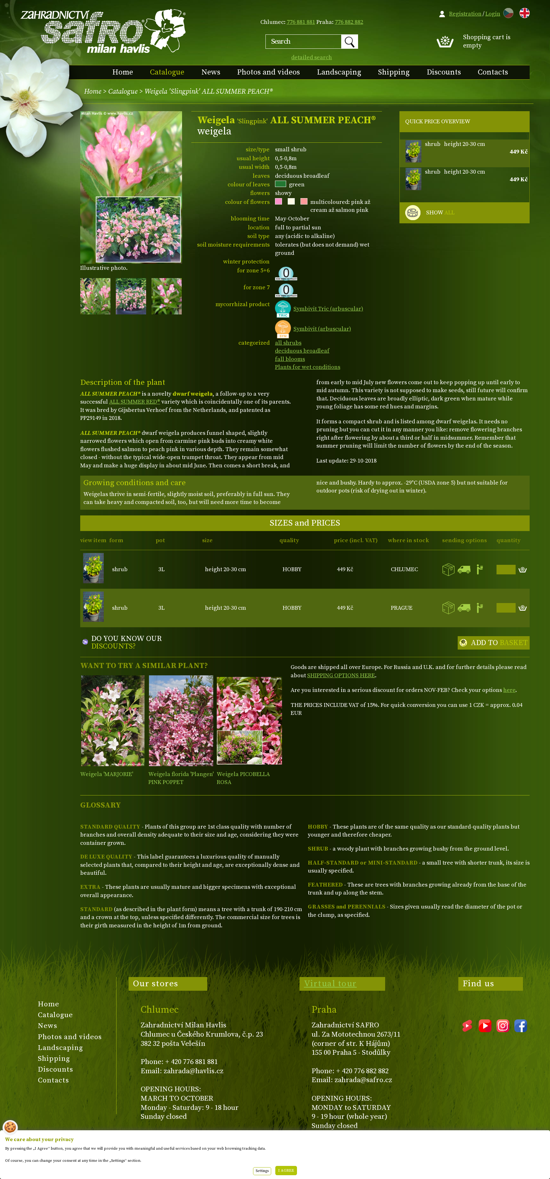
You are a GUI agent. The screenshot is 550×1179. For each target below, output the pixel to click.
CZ (506, 12)
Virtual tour (330, 983)
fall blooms (290, 359)
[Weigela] (112, 720)
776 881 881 (301, 22)
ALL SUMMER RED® (134, 402)
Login (492, 14)
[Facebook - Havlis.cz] (521, 1029)
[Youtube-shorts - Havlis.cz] (467, 1029)
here (509, 690)
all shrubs (288, 343)
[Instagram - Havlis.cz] (503, 1029)
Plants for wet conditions (307, 367)
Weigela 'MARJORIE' (106, 774)
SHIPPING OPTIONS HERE (341, 675)
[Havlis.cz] (103, 31)
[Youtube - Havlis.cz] (485, 1029)
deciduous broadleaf (302, 351)
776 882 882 (349, 22)
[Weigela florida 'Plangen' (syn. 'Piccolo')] (181, 720)
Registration (465, 14)
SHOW (440, 212)
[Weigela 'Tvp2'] (249, 720)
